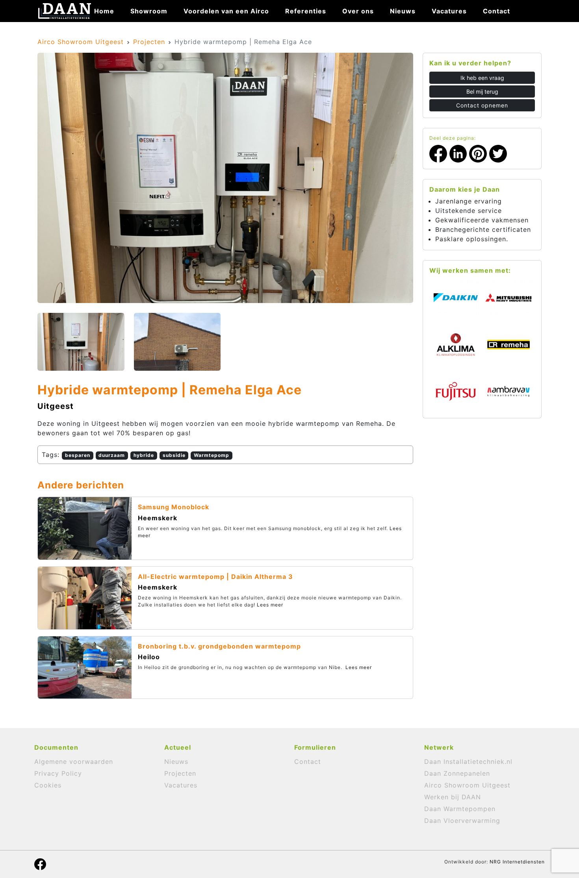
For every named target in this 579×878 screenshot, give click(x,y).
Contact (496, 11)
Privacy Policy (58, 773)
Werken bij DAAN (452, 797)
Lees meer (270, 605)
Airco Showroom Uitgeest (80, 42)
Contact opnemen (482, 105)
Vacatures (449, 11)
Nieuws (403, 11)
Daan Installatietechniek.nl (468, 761)
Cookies (47, 785)
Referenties (305, 11)
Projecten (149, 42)
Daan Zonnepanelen (457, 773)
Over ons (358, 11)
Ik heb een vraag (482, 77)
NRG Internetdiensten (517, 862)
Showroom (148, 11)
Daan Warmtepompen (459, 809)
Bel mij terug (482, 91)
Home (104, 11)
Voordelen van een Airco (226, 11)
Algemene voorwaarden (73, 761)
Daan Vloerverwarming (462, 820)
